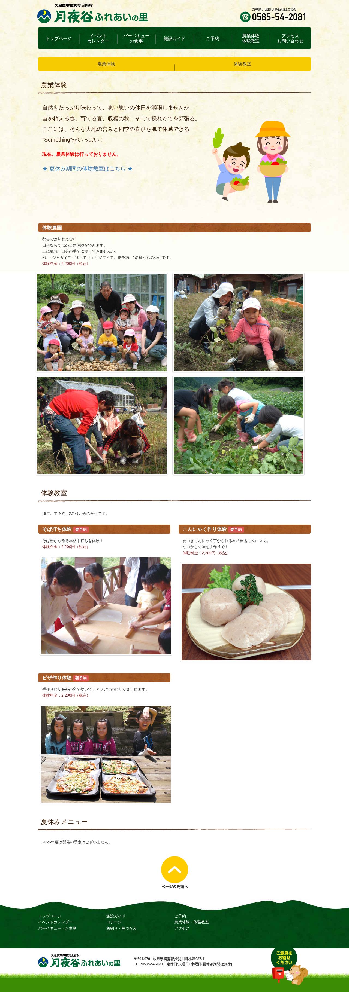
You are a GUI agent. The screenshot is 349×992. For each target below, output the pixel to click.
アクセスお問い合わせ (290, 38)
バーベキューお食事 (136, 38)
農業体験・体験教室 (191, 922)
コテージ (114, 922)
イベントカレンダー (98, 38)
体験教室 (242, 64)
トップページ (59, 38)
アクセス (182, 928)
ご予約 (212, 38)
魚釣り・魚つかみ (121, 928)
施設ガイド (174, 38)
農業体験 (106, 64)
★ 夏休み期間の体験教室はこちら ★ (87, 169)
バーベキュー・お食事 (57, 928)
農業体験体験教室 (251, 38)
